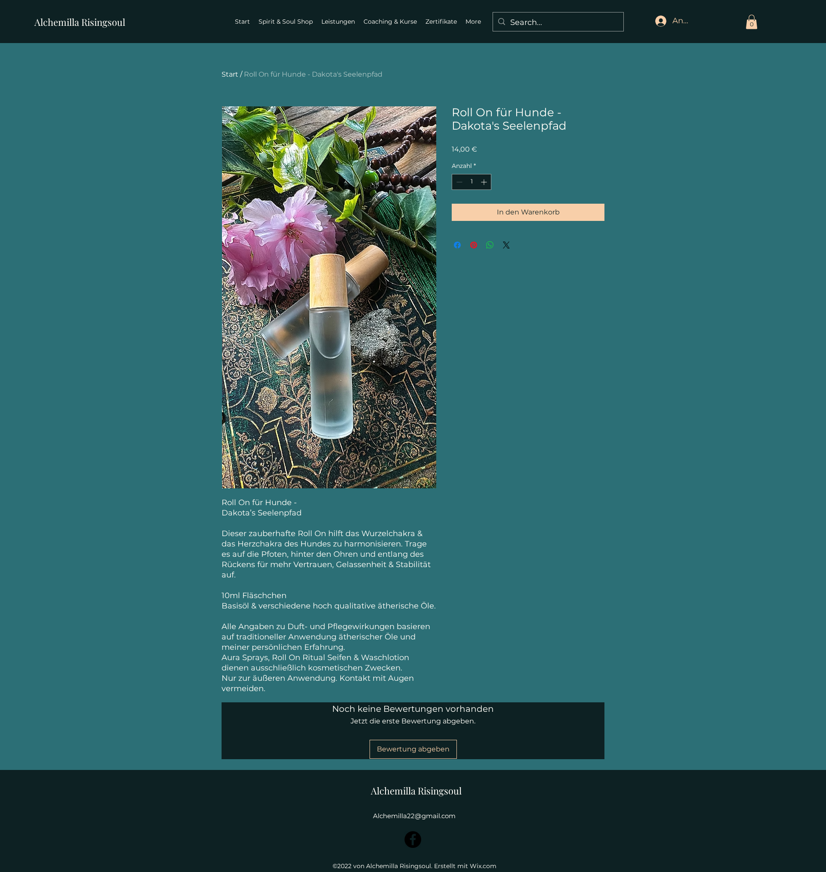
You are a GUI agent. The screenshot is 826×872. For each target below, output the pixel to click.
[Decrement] (458, 181)
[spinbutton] (471, 181)
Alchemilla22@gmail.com (414, 816)
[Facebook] (412, 839)
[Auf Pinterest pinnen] (473, 245)
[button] (752, 22)
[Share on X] (506, 245)
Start (230, 74)
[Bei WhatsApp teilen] (490, 245)
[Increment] (484, 181)
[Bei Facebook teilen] (457, 245)
